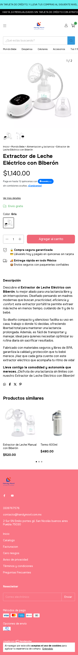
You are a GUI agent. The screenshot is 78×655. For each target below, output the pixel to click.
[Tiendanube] (17, 642)
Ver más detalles (12, 198)
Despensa (27, 49)
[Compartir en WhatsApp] (5, 384)
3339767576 (11, 508)
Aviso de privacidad (15, 559)
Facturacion (10, 546)
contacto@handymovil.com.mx (22, 514)
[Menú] (4, 25)
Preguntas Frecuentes (17, 572)
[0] (73, 25)
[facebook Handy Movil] (4, 495)
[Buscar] (71, 40)
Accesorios (59, 49)
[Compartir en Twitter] (15, 384)
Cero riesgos (11, 553)
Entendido (47, 648)
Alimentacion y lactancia (41, 146)
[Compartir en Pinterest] (20, 384)
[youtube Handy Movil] (12, 495)
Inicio (6, 146)
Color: (10, 214)
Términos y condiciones (18, 566)
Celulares (43, 49)
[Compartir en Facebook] (10, 384)
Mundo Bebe (9, 49)
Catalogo (9, 540)
